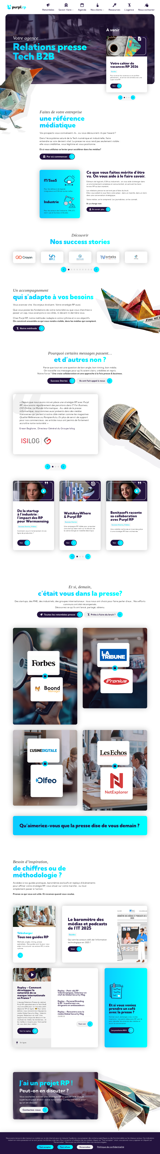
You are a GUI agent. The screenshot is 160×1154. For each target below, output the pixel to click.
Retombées (48, 9)
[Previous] (120, 97)
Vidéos (33, 527)
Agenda (82, 9)
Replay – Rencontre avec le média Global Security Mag (71, 1013)
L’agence (129, 9)
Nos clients (96, 9)
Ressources (114, 9)
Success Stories (24, 527)
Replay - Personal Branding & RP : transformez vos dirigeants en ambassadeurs (71, 1003)
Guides (113, 71)
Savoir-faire (65, 9)
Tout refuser (65, 1147)
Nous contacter (146, 9)
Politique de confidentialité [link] (110, 1147)
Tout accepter (45, 1147)
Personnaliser (84, 1147)
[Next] (133, 97)
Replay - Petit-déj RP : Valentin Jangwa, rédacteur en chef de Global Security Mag (72, 993)
